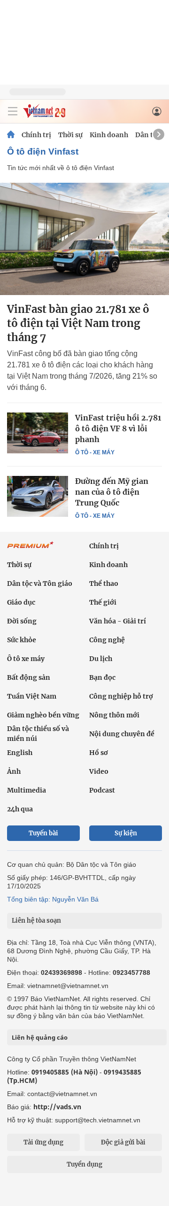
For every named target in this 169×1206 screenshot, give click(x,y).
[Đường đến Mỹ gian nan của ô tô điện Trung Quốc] (37, 496)
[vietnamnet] (44, 115)
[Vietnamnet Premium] (30, 549)
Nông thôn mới (114, 715)
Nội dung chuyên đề (121, 734)
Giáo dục (21, 602)
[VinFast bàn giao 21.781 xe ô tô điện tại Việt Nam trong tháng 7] (84, 239)
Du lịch (100, 658)
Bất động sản (28, 677)
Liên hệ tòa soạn (36, 921)
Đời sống (22, 621)
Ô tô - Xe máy (95, 452)
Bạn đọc (102, 677)
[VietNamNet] (11, 135)
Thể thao (103, 583)
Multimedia (26, 790)
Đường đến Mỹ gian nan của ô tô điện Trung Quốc (111, 491)
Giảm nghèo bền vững (43, 715)
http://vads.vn (57, 1106)
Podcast (102, 790)
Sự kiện (126, 833)
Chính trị (36, 135)
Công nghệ (107, 640)
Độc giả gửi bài (123, 1142)
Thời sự (70, 135)
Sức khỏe (21, 640)
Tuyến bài (43, 833)
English (19, 752)
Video (98, 771)
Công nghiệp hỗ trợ (121, 696)
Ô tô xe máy (26, 658)
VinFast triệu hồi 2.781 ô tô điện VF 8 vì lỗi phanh (118, 428)
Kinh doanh (109, 135)
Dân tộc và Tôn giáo (39, 583)
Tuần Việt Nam (31, 696)
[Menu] (12, 111)
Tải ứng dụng (43, 1142)
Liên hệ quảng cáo (40, 1037)
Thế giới (102, 602)
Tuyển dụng (84, 1164)
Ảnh (14, 771)
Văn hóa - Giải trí (117, 621)
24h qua (20, 809)
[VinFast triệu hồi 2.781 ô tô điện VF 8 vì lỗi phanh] (37, 432)
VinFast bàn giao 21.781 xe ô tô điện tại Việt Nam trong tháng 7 (78, 323)
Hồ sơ (98, 752)
